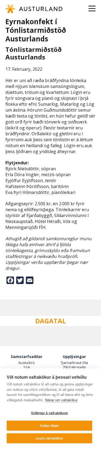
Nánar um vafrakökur (61, 400)
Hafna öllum (49, 426)
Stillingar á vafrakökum (49, 413)
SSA (26, 367)
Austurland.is (33, 9)
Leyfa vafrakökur (49, 438)
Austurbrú (26, 362)
